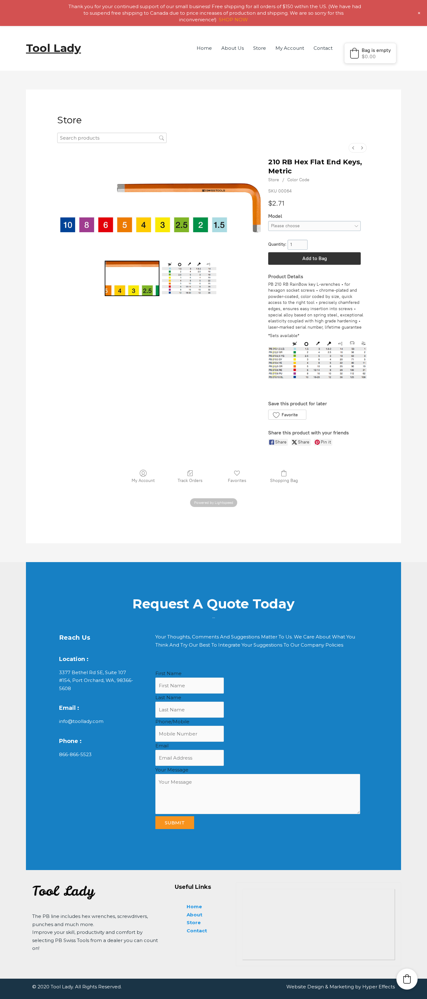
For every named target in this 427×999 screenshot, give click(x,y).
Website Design (305, 987)
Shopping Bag (284, 480)
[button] (370, 53)
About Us (232, 48)
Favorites (237, 480)
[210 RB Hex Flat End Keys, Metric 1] (189, 278)
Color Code (298, 179)
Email (161, 746)
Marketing (341, 987)
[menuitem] (353, 147)
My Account (289, 48)
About (194, 915)
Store (259, 48)
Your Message (171, 770)
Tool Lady (53, 48)
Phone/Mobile (172, 722)
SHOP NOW (233, 20)
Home (204, 48)
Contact (323, 48)
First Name (168, 673)
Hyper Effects (378, 987)
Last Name (168, 697)
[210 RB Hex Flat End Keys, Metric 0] (132, 278)
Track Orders (190, 480)
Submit (175, 823)
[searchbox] (112, 138)
